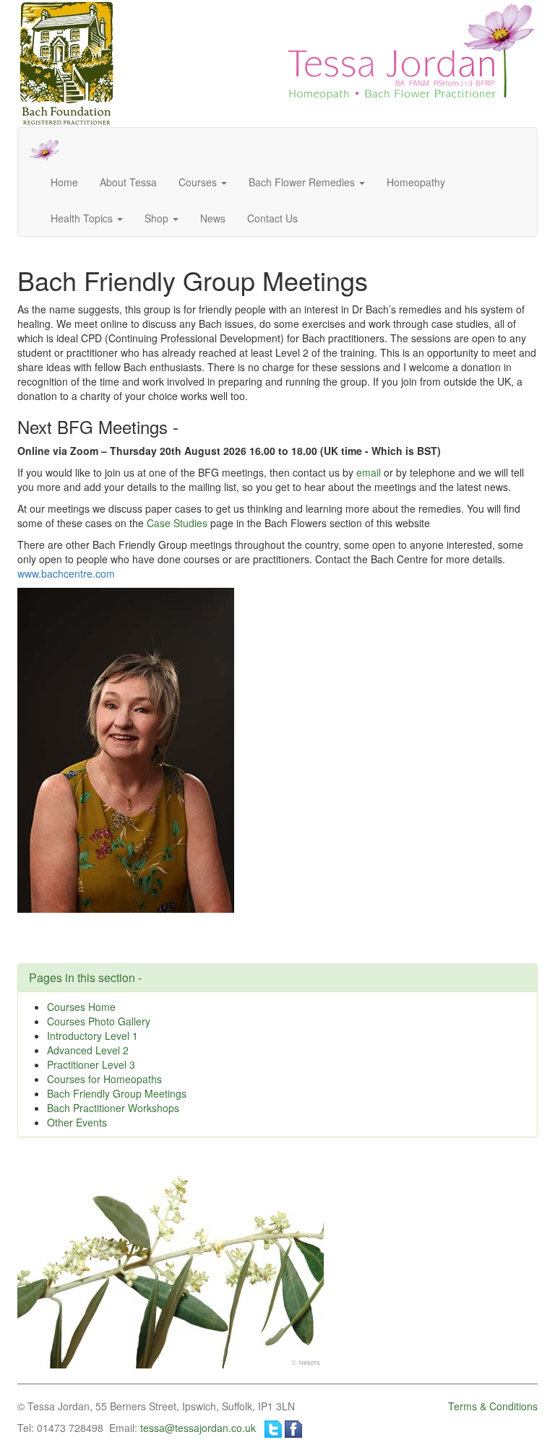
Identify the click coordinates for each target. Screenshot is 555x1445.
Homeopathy (416, 182)
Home (64, 182)
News (212, 218)
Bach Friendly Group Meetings (116, 1093)
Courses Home (81, 1006)
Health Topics (83, 218)
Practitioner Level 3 (91, 1064)
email (368, 472)
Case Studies (177, 523)
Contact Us (272, 218)
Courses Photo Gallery (98, 1021)
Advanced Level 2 (88, 1050)
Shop (158, 218)
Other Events (77, 1122)
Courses (199, 182)
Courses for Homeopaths (104, 1079)
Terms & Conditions (493, 1406)
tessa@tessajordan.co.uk (198, 1427)
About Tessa (128, 182)
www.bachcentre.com (66, 573)
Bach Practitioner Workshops (113, 1108)
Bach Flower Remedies (303, 182)
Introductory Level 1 (92, 1035)
